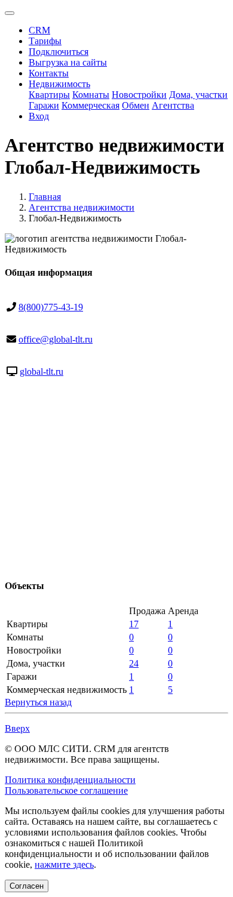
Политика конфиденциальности (70, 780)
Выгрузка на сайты (68, 62)
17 (134, 624)
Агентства (173, 105)
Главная (45, 197)
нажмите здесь (64, 864)
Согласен (27, 885)
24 (134, 663)
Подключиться (58, 52)
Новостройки (139, 95)
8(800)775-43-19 (51, 307)
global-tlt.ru (41, 371)
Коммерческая (90, 105)
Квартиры (49, 95)
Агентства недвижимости (81, 207)
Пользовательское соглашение (66, 790)
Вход (39, 116)
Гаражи (44, 105)
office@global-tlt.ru (56, 339)
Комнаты (90, 95)
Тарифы (45, 41)
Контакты (49, 73)
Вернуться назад (38, 702)
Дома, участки (198, 95)
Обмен (135, 105)
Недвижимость (59, 84)
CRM (39, 30)
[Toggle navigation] (9, 13)
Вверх (17, 728)
